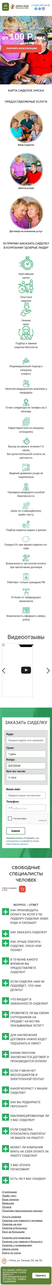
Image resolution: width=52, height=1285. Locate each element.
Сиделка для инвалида (16, 1238)
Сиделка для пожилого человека (22, 1220)
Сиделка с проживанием (17, 1245)
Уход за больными (13, 1232)
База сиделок (10, 1199)
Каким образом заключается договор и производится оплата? (29, 1057)
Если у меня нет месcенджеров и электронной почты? (27, 1075)
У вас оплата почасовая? (20, 1167)
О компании (9, 1192)
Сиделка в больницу (14, 1228)
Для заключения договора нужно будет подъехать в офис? (28, 1039)
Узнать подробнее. (14, 1279)
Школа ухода (10, 1249)
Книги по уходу (11, 1253)
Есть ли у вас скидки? (28, 1178)
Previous (3, 670)
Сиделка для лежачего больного (22, 1241)
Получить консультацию (22, 48)
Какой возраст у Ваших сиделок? (28, 1090)
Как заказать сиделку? (28, 932)
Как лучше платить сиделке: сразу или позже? (25, 946)
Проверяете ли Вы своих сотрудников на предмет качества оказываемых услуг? (29, 1019)
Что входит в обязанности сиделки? (29, 1001)
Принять (40, 1275)
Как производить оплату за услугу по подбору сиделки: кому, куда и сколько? (29, 916)
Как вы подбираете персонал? (25, 1104)
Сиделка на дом (12, 1224)
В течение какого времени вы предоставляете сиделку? (24, 966)
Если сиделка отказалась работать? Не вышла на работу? (28, 1133)
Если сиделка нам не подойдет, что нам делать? (27, 986)
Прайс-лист (9, 1196)
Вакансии (8, 1203)
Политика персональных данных (22, 1211)
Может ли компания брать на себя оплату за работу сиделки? (29, 1151)
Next (48, 670)
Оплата (6, 1207)
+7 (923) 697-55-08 (40, 5)
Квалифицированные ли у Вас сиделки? (29, 1118)
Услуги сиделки (11, 1217)
